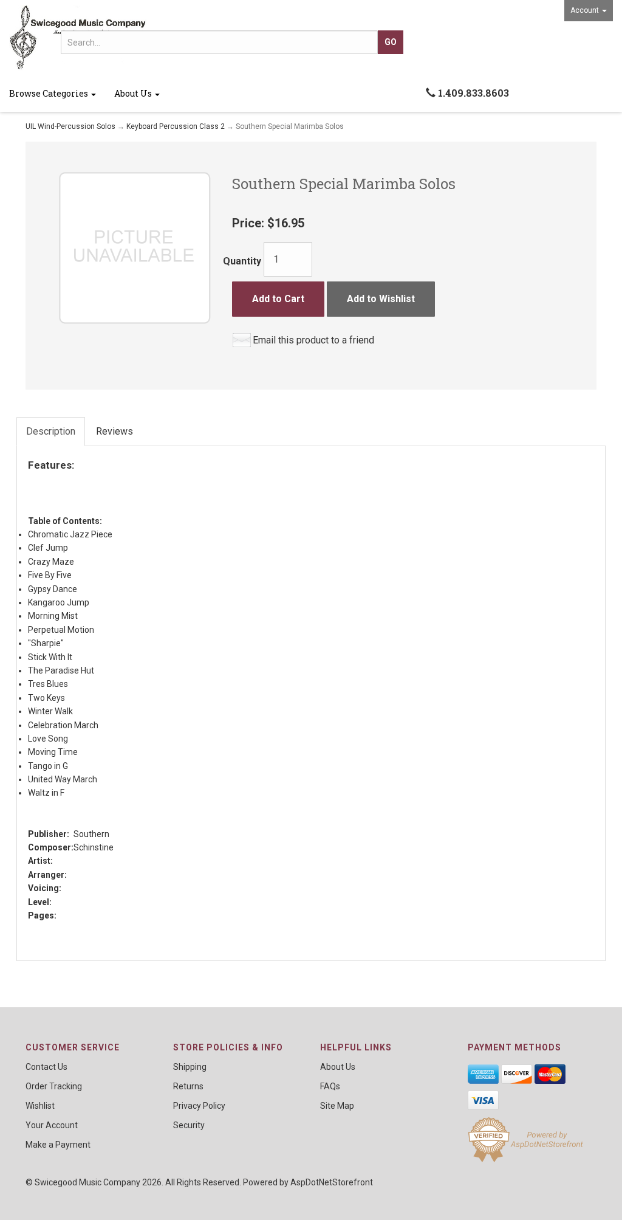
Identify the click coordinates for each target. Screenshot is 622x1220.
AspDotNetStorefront (331, 1182)
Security (189, 1125)
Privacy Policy (199, 1106)
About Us (134, 93)
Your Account (52, 1125)
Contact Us (46, 1067)
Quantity (242, 261)
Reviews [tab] (114, 431)
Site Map (337, 1106)
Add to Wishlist (381, 299)
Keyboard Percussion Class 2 (175, 126)
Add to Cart (278, 299)
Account (585, 10)
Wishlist (40, 1106)
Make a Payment (58, 1144)
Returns (188, 1086)
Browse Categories (49, 93)
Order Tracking (54, 1086)
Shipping (190, 1067)
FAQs (330, 1086)
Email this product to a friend (313, 340)
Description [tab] (50, 431)
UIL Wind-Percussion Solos (70, 126)
